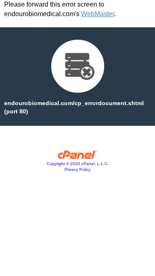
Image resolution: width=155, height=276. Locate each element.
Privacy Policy (77, 169)
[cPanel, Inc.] (77, 157)
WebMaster (97, 13)
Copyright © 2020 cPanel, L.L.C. (78, 163)
